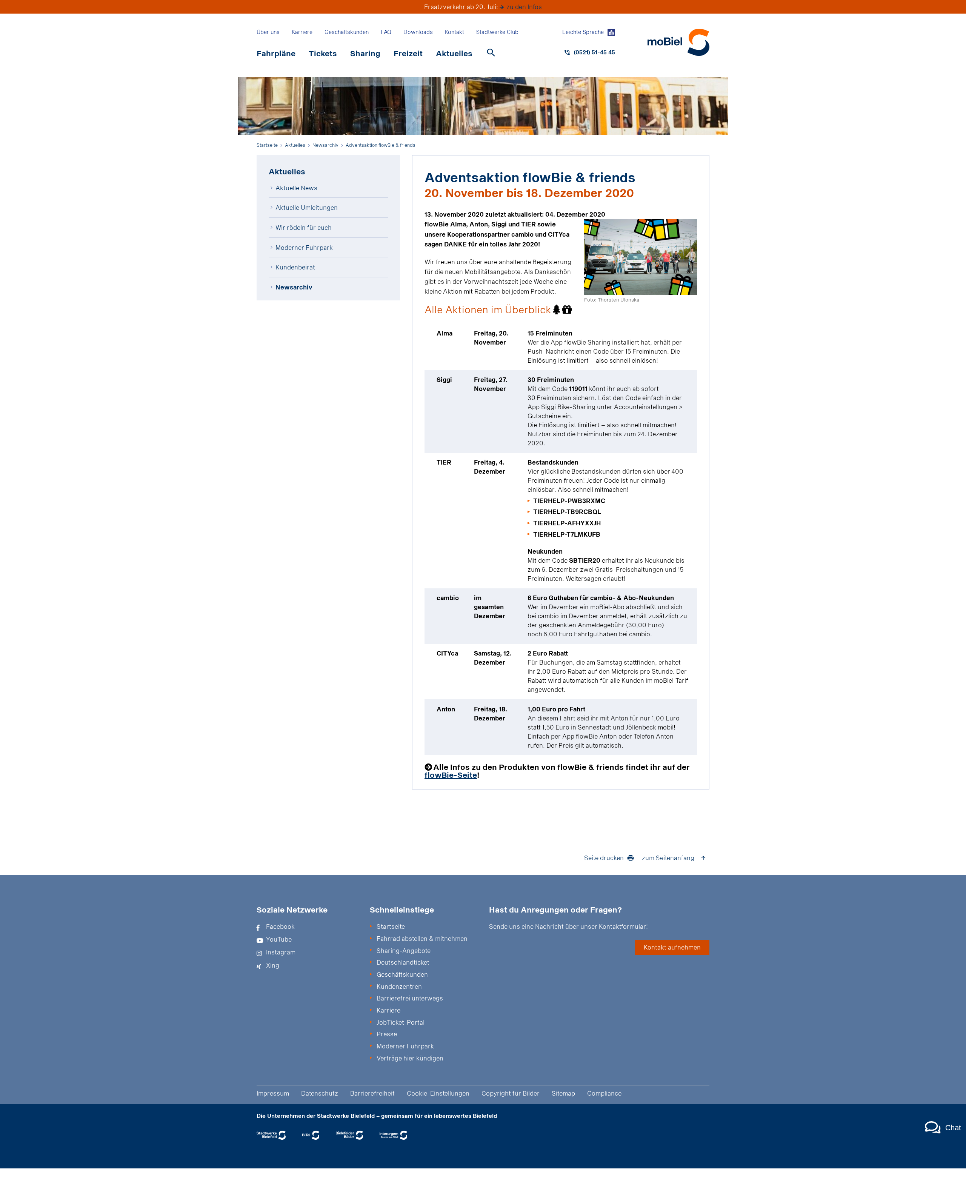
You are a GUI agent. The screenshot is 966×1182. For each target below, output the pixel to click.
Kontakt (454, 32)
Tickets (323, 53)
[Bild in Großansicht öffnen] (640, 257)
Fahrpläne (276, 53)
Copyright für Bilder (510, 1093)
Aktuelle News (296, 187)
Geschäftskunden (347, 32)
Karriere (302, 32)
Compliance (604, 1093)
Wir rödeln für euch (303, 227)
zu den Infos (524, 6)
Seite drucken (604, 857)
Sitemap (563, 1093)
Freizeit (408, 53)
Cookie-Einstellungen (438, 1093)
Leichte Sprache (583, 32)
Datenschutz (319, 1093)
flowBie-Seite (451, 774)
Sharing (365, 53)
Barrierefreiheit (372, 1093)
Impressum (273, 1093)
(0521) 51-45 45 (594, 52)
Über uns (268, 32)
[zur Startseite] (678, 42)
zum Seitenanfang (668, 857)
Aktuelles (454, 53)
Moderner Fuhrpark (304, 247)
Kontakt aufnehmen (672, 947)
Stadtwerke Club (497, 32)
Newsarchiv (293, 287)
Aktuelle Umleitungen (306, 207)
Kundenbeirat (295, 267)
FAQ (386, 32)
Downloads (418, 32)
